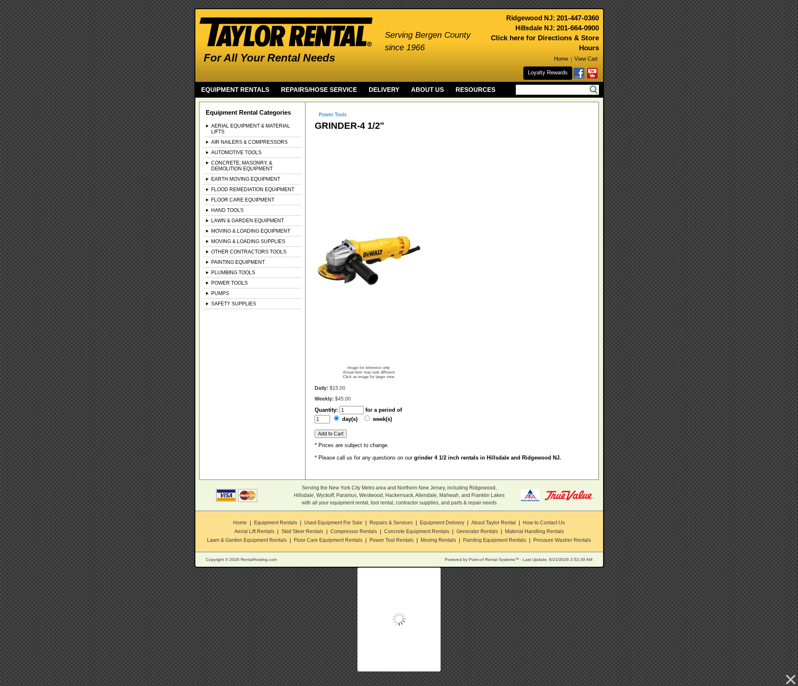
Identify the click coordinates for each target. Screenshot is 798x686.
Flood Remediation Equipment (252, 189)
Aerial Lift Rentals (254, 531)
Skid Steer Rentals (302, 531)
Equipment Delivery (442, 523)
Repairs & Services (391, 523)
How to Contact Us (544, 523)
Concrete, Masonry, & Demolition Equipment (242, 166)
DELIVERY (384, 89)
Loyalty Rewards (548, 72)
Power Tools (229, 283)
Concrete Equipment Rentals (416, 531)
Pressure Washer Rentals (562, 540)
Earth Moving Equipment (245, 179)
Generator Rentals (477, 531)
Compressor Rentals (353, 531)
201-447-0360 (578, 18)
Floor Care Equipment (242, 200)
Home (561, 59)
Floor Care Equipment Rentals (328, 540)
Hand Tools (227, 210)
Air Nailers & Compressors (249, 142)
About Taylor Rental (493, 523)
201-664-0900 (578, 28)
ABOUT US (427, 89)
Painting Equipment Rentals (494, 540)
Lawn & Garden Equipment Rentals (247, 540)
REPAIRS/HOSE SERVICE (319, 89)
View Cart (586, 59)
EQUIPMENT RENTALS (235, 89)
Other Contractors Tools (248, 252)
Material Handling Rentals (534, 531)
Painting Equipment (238, 262)
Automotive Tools (236, 152)
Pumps (220, 293)
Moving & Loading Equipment (250, 231)
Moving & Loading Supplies (248, 241)
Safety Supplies (233, 304)
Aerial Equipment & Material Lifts (250, 129)
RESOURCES (475, 89)
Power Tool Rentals (391, 540)
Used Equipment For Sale (333, 523)
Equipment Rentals (275, 523)
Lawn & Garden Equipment (247, 221)
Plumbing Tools (233, 272)
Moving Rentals (438, 540)
